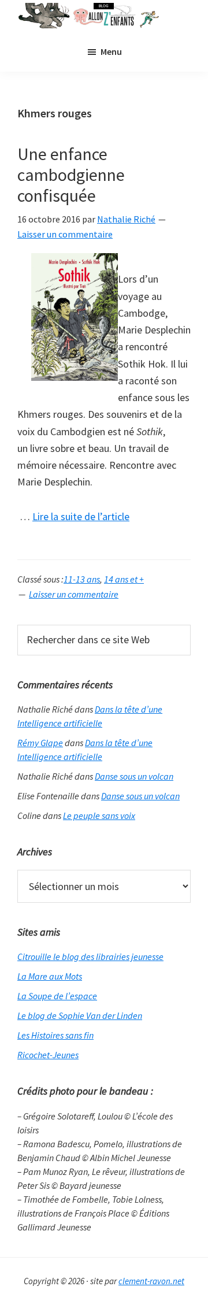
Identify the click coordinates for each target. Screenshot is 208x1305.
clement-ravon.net (151, 1281)
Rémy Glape (40, 742)
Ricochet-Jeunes (48, 1055)
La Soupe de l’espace (57, 996)
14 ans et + (124, 579)
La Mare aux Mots (49, 976)
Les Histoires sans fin (55, 1035)
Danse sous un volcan (134, 776)
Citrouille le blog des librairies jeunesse (90, 956)
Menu (111, 51)
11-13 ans (82, 579)
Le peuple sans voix (99, 815)
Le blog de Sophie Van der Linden (79, 1015)
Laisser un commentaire (65, 234)
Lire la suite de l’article (80, 517)
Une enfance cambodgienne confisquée (71, 174)
